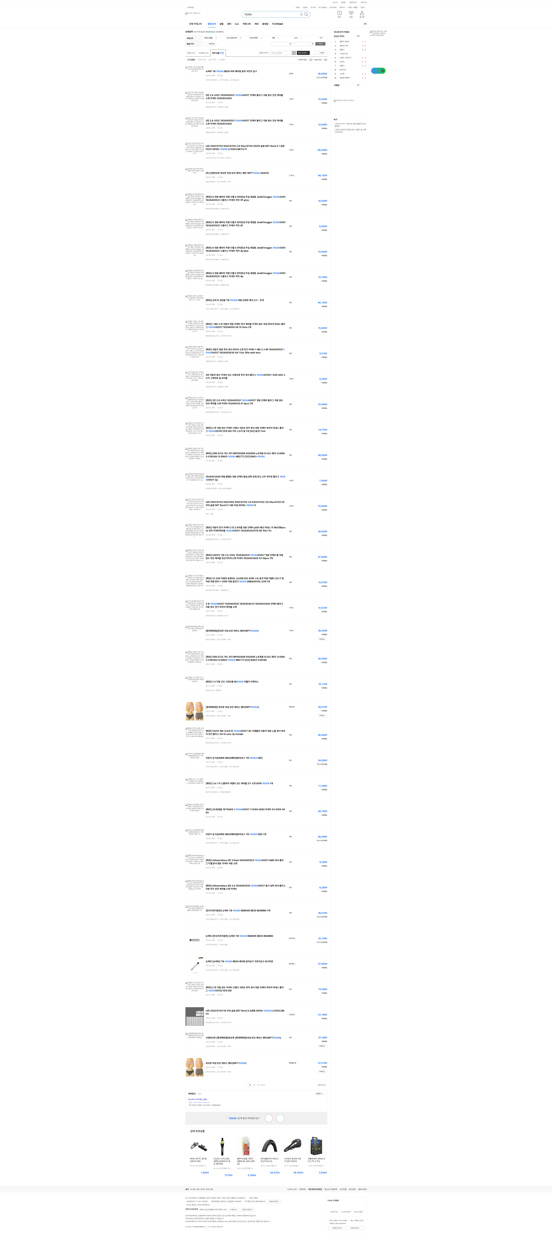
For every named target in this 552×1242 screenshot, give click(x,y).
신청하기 (319, 1094)
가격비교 (203, 53)
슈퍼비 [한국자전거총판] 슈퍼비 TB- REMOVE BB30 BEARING (239, 936)
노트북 (342, 74)
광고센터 (352, 1189)
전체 (191, 53)
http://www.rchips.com (201, 1102)
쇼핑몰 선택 (263, 53)
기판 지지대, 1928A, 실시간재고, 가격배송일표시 (204, 1105)
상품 (222, 24)
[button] (339, 15)
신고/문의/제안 (346, 1212)
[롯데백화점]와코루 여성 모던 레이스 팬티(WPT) (232, 630)
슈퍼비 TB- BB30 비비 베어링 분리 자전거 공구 (231, 71)
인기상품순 (191, 60)
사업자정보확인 (273, 1201)
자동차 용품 (208, 38)
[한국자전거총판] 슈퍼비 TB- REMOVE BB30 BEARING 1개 (238, 910)
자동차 (298, 7)
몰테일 (343, 2)
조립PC (305, 7)
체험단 (355, 7)
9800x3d (344, 46)
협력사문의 (362, 1189)
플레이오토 (353, 2)
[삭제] (301, 14)
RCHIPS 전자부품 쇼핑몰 (197, 1099)
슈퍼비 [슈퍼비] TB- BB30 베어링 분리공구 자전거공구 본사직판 (239, 961)
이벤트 (350, 7)
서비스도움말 (358, 1212)
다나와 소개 (291, 1189)
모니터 (342, 62)
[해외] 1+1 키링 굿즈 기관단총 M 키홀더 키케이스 (232, 681)
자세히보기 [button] (233, 1210)
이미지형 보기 (316, 53)
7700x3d (344, 54)
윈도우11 (343, 70)
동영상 (265, 24)
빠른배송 (212, 44)
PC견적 (313, 7)
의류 (273, 38)
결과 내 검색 (302, 53)
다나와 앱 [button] (190, 7)
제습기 (342, 50)
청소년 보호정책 (330, 1189)
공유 (365, 24)
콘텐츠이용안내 (247, 1210)
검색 (320, 44)
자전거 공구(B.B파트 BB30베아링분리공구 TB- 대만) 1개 (236, 834)
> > (222, 80)
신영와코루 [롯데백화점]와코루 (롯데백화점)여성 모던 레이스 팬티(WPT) (243, 1037)
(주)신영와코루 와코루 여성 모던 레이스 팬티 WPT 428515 (237, 173)
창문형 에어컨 (345, 78)
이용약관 (302, 1189)
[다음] (365, 36)
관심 (221, 76)
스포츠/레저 (253, 38)
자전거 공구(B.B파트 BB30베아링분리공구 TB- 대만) (234, 758)
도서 (296, 38)
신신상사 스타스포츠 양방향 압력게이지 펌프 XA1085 (221, 1161)
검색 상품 (218, 53)
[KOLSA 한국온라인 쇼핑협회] (190, 1233)
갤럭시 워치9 (344, 42)
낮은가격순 (202, 60)
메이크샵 (364, 2)
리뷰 (257, 24)
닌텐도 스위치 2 (345, 58)
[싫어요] (269, 1118)
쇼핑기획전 (333, 7)
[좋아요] (280, 1118)
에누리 (335, 2)
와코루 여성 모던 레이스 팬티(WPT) (226, 1063)
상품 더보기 (322, 1085)
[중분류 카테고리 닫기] (214, 38)
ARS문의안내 (354, 1228)
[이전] (362, 36)
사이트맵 (343, 1189)
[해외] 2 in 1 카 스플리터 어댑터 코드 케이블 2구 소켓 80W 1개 (239, 783)
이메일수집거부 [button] (337, 1228)
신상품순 (222, 60)
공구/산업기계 (232, 38)
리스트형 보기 (312, 53)
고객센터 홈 (333, 1212)
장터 (229, 24)
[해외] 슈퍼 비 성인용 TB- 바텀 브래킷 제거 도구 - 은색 (235, 300)
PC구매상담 (323, 7)
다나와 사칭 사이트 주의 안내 (201, 1189)
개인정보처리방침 (315, 1189)
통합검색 (212, 24)
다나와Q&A (277, 24)
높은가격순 (212, 60)
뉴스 (237, 24)
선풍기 (342, 66)
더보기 (363, 7)
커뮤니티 (342, 7)
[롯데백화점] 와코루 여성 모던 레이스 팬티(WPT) (232, 707)
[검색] (307, 14)
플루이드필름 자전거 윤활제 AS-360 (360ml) (246, 1161)
